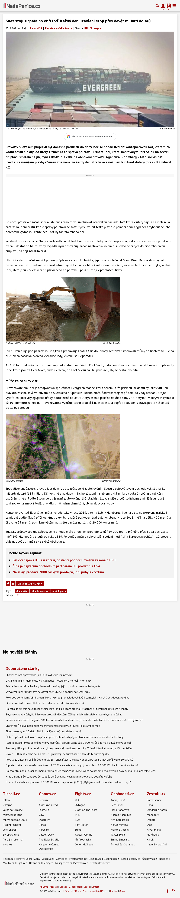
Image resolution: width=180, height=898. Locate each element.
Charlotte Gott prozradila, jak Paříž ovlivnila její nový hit (39, 675)
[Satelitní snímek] (63, 446)
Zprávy (20, 858)
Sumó (78, 829)
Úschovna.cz (149, 858)
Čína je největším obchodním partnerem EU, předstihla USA (56, 566)
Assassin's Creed (48, 805)
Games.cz (47, 793)
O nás (122, 891)
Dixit (149, 824)
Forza (42, 824)
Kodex (86, 886)
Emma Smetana (120, 839)
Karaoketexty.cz (130, 858)
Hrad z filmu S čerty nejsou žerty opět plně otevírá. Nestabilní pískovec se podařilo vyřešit (59, 776)
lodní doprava (59, 591)
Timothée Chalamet (123, 844)
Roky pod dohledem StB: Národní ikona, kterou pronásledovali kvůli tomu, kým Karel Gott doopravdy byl (67, 697)
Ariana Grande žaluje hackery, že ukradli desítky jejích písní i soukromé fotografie (53, 686)
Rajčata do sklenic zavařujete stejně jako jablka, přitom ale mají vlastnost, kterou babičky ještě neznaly (67, 708)
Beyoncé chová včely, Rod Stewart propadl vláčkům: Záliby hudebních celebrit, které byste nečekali (64, 714)
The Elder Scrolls (49, 839)
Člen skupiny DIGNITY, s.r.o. (96, 891)
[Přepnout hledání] (157, 5)
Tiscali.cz (11, 793)
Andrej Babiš (118, 800)
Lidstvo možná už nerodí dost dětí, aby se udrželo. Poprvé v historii (45, 703)
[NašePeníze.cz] (21, 5)
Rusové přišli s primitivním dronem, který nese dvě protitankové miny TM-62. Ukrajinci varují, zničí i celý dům (69, 748)
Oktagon (80, 805)
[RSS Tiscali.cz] (173, 891)
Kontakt (95, 886)
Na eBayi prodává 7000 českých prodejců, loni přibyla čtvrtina (58, 572)
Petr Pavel (117, 805)
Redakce (54, 886)
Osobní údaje (75, 886)
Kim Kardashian (120, 819)
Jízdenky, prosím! (157, 844)
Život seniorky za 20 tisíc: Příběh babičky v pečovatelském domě (43, 731)
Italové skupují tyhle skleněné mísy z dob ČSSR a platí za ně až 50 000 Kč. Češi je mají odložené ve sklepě (68, 742)
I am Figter (81, 824)
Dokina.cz (34, 863)
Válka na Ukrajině (13, 810)
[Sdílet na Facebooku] (8, 583)
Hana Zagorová (120, 810)
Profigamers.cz (78, 858)
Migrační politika (12, 815)
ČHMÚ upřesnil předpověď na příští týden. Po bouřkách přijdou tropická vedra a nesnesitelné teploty (64, 737)
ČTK (19, 595)
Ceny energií (10, 829)
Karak (150, 839)
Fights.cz (83, 793)
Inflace (7, 800)
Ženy (37, 858)
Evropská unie (11, 834)
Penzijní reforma (12, 839)
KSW (77, 819)
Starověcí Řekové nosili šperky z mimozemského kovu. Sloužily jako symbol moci (53, 725)
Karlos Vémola (83, 834)
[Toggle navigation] (174, 5)
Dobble (151, 819)
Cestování (48, 858)
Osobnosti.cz (122, 793)
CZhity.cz (47, 863)
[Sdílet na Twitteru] (13, 583)
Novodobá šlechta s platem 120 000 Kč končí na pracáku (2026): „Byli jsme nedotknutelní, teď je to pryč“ (68, 782)
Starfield (44, 810)
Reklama (44, 886)
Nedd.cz (163, 858)
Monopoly (153, 815)
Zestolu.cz (156, 793)
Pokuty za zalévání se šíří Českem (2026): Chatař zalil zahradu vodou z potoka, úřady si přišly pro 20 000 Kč (69, 759)
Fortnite (44, 829)
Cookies (63, 886)
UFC (77, 800)
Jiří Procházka (83, 839)
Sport (29, 858)
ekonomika (21, 591)
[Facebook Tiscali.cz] (167, 891)
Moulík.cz (8, 863)
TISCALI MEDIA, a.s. (72, 891)
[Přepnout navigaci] (163, 5)
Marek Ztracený (120, 829)
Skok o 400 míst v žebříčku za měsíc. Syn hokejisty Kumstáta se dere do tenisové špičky (57, 754)
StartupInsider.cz (100, 863)
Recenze (44, 800)
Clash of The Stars (86, 810)
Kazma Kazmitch (121, 815)
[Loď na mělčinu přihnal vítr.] (63, 309)
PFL (77, 815)
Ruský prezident (12, 824)
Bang (150, 805)
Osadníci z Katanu (157, 810)
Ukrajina (7, 805)
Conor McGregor (84, 844)
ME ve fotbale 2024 (15, 819)
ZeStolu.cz (95, 858)
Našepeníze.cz (63, 863)
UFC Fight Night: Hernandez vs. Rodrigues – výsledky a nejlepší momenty (48, 680)
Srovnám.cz (81, 863)
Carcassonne (154, 800)
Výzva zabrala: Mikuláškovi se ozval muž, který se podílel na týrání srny (48, 692)
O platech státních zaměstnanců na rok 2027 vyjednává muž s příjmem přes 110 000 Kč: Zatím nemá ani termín (72, 765)
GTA (41, 815)
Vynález (7, 844)
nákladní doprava (39, 591)
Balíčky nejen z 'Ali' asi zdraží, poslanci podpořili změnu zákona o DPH (64, 560)
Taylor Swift (118, 834)
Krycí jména (154, 829)
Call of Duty (46, 834)
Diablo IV (44, 819)
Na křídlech (153, 834)
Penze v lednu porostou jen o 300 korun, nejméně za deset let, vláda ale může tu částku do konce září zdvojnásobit (74, 720)
